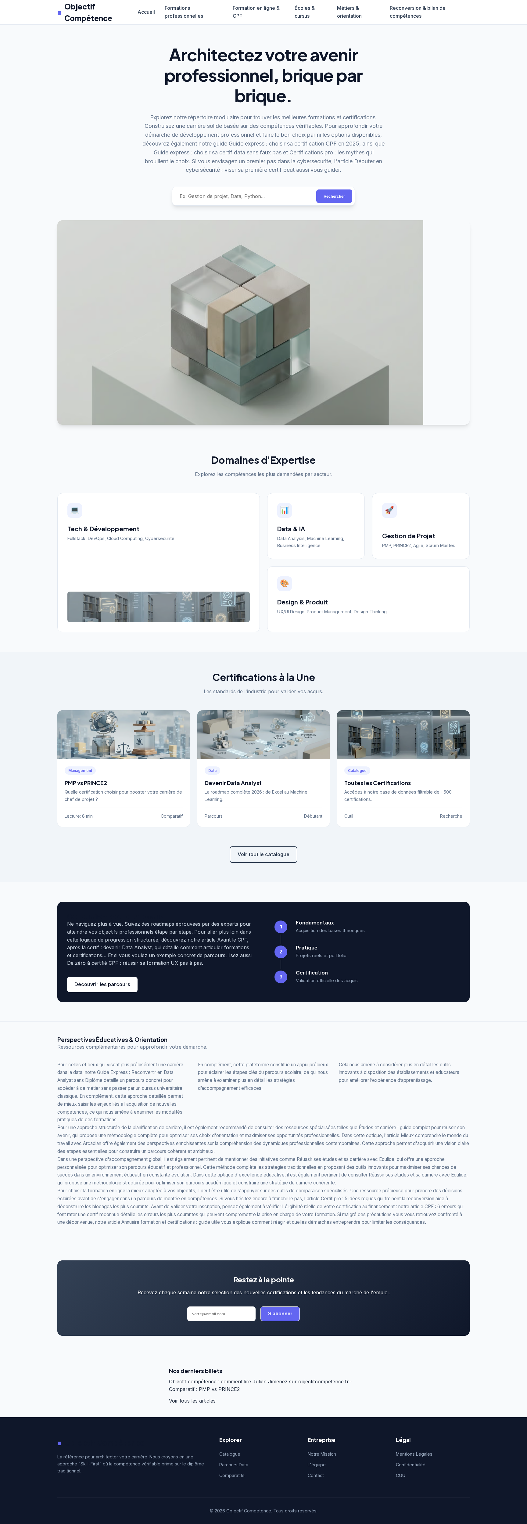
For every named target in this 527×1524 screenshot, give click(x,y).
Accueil (146, 12)
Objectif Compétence (84, 12)
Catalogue (229, 1454)
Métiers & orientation (349, 12)
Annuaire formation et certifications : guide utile (170, 1222)
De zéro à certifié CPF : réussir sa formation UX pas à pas (134, 963)
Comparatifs (232, 1475)
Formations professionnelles (184, 12)
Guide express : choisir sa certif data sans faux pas (217, 152)
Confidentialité (410, 1464)
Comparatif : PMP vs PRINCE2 (204, 1389)
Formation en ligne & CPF (256, 12)
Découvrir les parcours (102, 984)
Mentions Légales (414, 1454)
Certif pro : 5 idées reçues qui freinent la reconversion (377, 1199)
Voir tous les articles (192, 1401)
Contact (316, 1475)
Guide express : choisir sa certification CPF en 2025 (294, 143)
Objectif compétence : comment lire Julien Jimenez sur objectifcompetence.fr (259, 1381)
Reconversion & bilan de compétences (418, 12)
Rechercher (334, 196)
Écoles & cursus (305, 12)
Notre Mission (322, 1454)
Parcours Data (233, 1464)
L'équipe (317, 1464)
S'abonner (280, 1313)
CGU (400, 1475)
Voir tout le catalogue (263, 854)
